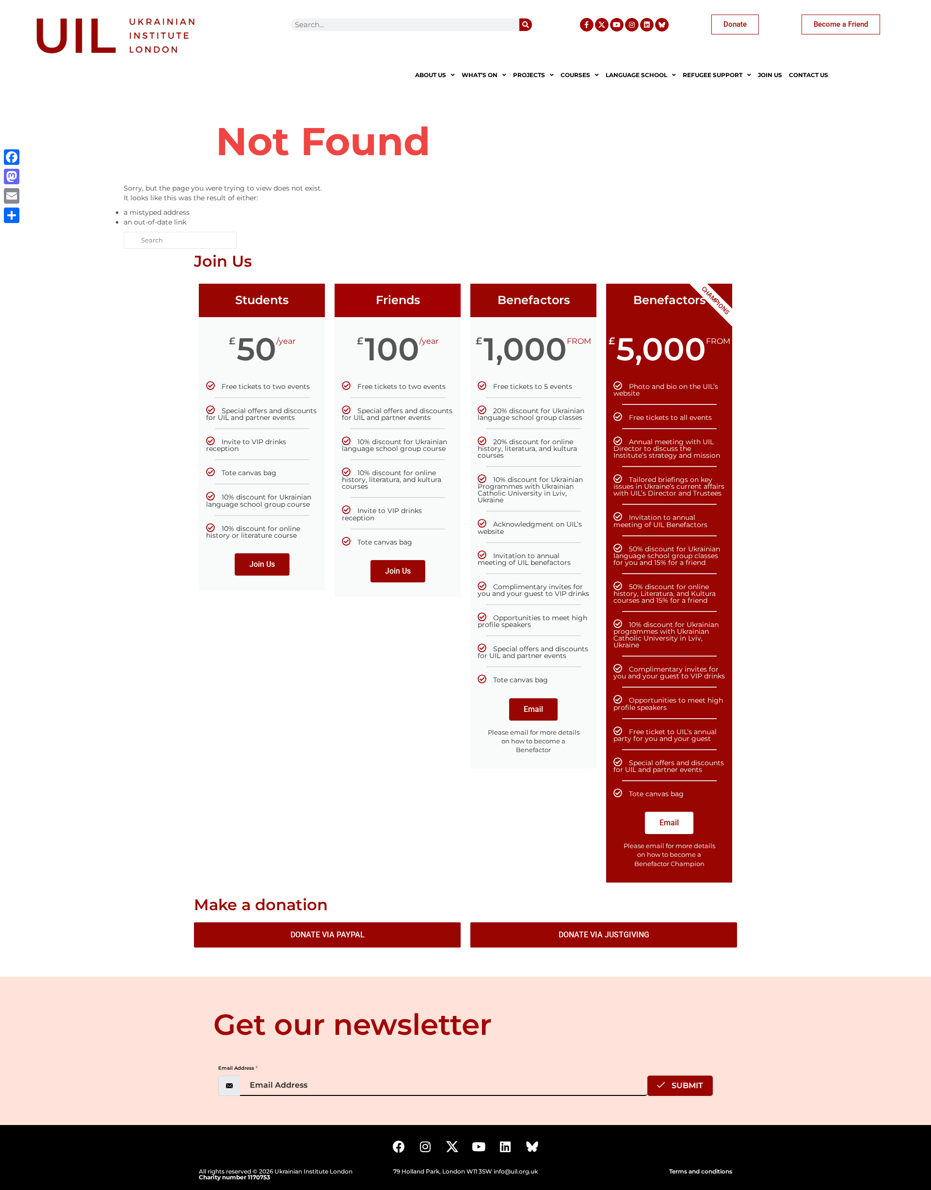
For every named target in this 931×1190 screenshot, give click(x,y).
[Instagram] (632, 25)
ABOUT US (430, 75)
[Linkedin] (647, 25)
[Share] (11, 215)
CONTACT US (808, 75)
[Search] (525, 24)
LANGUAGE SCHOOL (636, 75)
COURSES (575, 75)
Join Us (262, 564)
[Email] (11, 196)
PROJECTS (529, 75)
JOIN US (770, 75)
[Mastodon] (11, 176)
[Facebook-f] (587, 25)
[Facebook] (398, 1147)
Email (533, 709)
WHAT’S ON (480, 75)
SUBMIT (686, 1085)
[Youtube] (617, 25)
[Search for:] (180, 240)
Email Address (237, 1068)
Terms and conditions (700, 1171)
